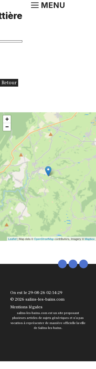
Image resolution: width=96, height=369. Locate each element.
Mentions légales (26, 307)
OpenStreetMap (44, 239)
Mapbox (90, 239)
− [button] (7, 127)
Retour (9, 82)
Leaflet (12, 239)
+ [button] (7, 119)
